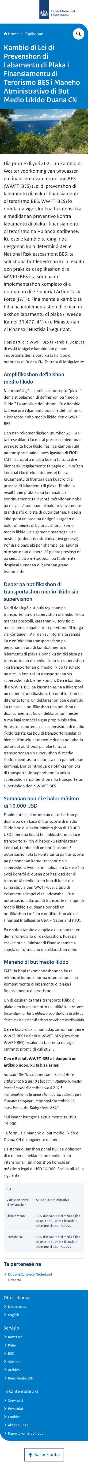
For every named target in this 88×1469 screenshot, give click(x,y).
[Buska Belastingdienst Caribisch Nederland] (78, 34)
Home (13, 34)
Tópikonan (34, 34)
